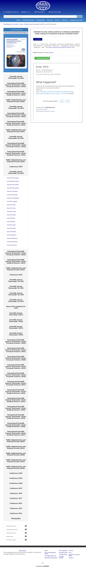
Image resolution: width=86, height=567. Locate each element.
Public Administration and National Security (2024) (16, 160)
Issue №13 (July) (11, 205)
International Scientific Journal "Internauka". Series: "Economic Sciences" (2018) (15, 374)
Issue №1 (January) (12, 245)
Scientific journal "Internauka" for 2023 (34, 24)
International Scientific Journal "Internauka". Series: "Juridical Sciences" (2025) (15, 123)
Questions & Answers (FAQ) (74, 555)
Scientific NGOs (63, 554)
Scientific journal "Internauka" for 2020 (16, 294)
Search (79, 16)
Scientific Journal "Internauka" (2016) (16, 320)
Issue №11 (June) (11, 211)
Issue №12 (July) (11, 208)
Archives (71, 550)
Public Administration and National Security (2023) (16, 269)
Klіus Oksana (38, 39)
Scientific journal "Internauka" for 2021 (16, 287)
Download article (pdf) (43, 58)
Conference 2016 (16, 503)
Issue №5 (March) (11, 231)
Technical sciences (16, 533)
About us (65, 20)
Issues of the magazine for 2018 (15, 307)
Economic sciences (16, 540)
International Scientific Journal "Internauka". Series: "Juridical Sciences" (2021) (15, 399)
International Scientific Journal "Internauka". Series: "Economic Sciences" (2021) (15, 349)
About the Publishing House (50, 553)
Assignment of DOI (76, 20)
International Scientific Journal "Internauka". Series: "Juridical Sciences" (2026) (15, 93)
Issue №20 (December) (13, 181)
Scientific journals (28, 20)
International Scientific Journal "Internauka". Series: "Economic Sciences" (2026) (15, 84)
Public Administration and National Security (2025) (16, 130)
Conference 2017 (16, 498)
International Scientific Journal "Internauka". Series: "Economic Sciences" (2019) (15, 366)
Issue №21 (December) (13, 178)
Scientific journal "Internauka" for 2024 (16, 137)
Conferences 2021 (15, 478)
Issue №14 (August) (12, 201)
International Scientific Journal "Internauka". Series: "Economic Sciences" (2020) (15, 358)
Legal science (16, 536)
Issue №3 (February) (12, 238)
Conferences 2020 (15, 483)
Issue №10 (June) (11, 215)
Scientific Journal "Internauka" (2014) (16, 334)
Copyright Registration (50, 556)
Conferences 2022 (15, 473)
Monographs (41, 20)
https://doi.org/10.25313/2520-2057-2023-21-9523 (61, 47)
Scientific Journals (61, 557)
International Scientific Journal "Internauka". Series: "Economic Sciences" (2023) (15, 253)
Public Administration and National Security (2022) (16, 441)
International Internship (51, 558)
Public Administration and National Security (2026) (16, 100)
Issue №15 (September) (13, 198)
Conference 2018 (16, 493)
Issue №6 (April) (11, 228)
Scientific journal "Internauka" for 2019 (16, 300)
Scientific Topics (63, 552)
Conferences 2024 (15, 167)
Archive (57, 20)
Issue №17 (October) (12, 191)
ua (28, 12)
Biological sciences (16, 526)
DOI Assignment (63, 550)
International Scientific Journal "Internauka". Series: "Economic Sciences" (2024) (15, 145)
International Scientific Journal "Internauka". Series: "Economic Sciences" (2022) (15, 341)
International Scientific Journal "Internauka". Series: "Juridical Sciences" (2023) (15, 261)
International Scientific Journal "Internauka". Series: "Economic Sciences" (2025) (15, 115)
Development (42, 566)
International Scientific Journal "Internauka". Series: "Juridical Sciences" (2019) (15, 416)
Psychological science (16, 529)
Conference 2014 (16, 513)
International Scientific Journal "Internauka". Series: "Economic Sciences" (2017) (15, 383)
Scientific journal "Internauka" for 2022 (16, 280)
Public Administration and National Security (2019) (16, 460)
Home (18, 20)
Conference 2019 (16, 488)
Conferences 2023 (15, 275)
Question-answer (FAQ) (55, 12)
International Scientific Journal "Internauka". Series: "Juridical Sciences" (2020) (15, 408)
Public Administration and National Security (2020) (16, 454)
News (70, 552)
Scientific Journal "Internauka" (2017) (16, 314)
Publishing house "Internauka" (11, 24)
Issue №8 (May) (11, 221)
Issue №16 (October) (12, 194)
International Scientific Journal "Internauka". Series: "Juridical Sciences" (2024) (15, 153)
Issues (21, 24)
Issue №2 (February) (12, 241)
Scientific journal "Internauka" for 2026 (16, 77)
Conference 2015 (16, 508)
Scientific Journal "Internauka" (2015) (16, 327)
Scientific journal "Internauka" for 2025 (16, 107)
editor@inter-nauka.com (11, 12)
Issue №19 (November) (13, 184)
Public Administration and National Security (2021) (16, 447)
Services (49, 20)
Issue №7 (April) (11, 225)
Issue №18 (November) (13, 188)
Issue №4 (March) (11, 235)
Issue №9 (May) (11, 218)
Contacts (71, 558)
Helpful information (39, 12)
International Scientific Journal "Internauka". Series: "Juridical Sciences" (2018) (15, 424)
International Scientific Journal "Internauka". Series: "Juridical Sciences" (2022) (15, 391)
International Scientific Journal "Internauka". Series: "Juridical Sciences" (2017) (15, 433)
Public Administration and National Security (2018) (16, 467)
